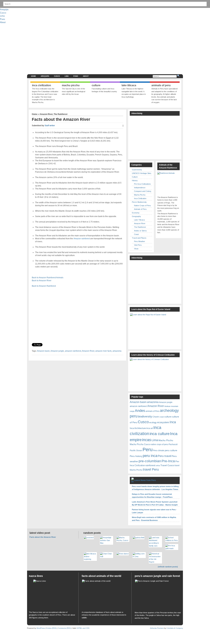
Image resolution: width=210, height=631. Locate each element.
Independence (139, 188)
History (135, 180)
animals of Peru (152, 411)
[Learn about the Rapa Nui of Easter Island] (155, 329)
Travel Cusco (167, 465)
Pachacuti (173, 444)
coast (161, 417)
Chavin (156, 417)
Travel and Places (139, 238)
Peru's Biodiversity (139, 202)
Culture (135, 177)
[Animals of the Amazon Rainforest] (168, 183)
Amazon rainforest (82, 238)
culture (167, 416)
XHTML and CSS (82, 628)
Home (33, 76)
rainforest (150, 465)
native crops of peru (159, 444)
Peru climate (158, 450)
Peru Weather (139, 241)
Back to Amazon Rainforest (44, 286)
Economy (135, 213)
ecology (153, 422)
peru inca (150, 456)
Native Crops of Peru (142, 205)
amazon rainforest (73, 351)
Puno (2, 19)
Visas (136, 249)
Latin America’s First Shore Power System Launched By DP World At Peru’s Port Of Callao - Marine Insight (155, 503)
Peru (148, 449)
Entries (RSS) (51, 628)
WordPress (41, 628)
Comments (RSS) (64, 628)
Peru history (136, 456)
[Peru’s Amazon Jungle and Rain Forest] (158, 595)
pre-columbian (150, 461)
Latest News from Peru (145, 480)
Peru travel (164, 456)
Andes (140, 411)
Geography (136, 216)
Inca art (149, 428)
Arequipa (4, 9)
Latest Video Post (40, 532)
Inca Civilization (140, 198)
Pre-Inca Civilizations (142, 184)
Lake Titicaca (139, 220)
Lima (2, 16)
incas (146, 440)
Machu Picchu (139, 195)
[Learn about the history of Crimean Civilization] (154, 374)
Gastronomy (137, 170)
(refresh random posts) (168, 567)
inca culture (159, 434)
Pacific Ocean (136, 450)
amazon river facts (103, 351)
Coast (136, 234)
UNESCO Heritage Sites (141, 173)
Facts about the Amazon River (43, 537)
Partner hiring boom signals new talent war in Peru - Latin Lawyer (154, 511)
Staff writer (50, 125)
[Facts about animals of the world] (105, 594)
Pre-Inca (168, 461)
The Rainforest (60, 114)
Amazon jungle (57, 351)
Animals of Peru (140, 209)
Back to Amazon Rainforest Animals (47, 277)
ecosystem (163, 422)
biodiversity (145, 416)
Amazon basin (43, 351)
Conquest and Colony (142, 191)
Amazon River (46, 114)
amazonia (117, 351)
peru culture (171, 450)
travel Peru (151, 469)
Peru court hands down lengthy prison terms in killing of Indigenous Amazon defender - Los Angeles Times (155, 487)
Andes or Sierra (140, 231)
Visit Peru (138, 245)
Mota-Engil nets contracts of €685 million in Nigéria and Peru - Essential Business (154, 518)
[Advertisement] (122, 49)
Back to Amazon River (41, 280)
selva (158, 465)
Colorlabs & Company (175, 628)
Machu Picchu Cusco (140, 444)
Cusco (3, 13)
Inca (173, 422)
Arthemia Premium (157, 628)
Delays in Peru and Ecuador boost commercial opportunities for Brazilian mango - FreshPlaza (152, 495)
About (3, 22)
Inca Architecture (138, 428)
